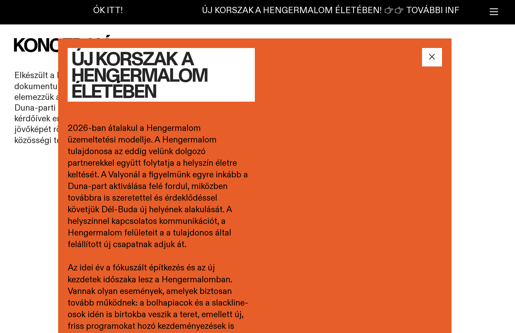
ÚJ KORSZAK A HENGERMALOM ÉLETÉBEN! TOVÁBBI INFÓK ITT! (339, 10)
